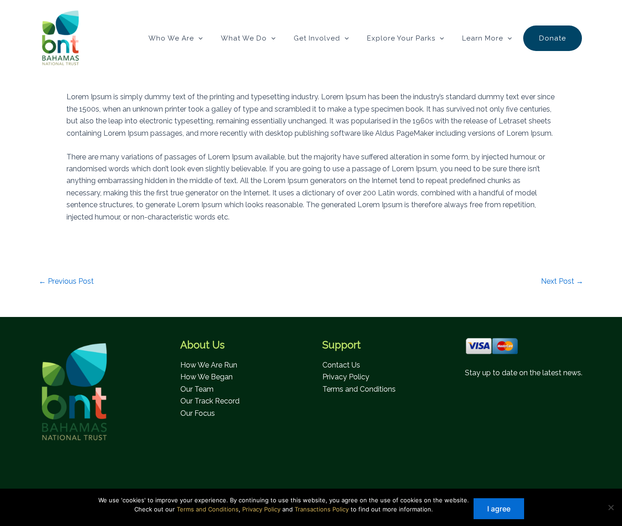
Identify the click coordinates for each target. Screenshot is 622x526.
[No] (610, 507)
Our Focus (197, 413)
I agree (498, 508)
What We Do (244, 38)
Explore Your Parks (401, 38)
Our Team (197, 389)
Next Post (562, 281)
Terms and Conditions (359, 389)
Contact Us (341, 365)
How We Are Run (208, 365)
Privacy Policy (345, 377)
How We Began (206, 377)
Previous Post (66, 281)
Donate (552, 38)
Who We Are (171, 38)
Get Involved (317, 38)
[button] (198, 38)
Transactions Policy (322, 509)
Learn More (482, 38)
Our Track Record (210, 401)
